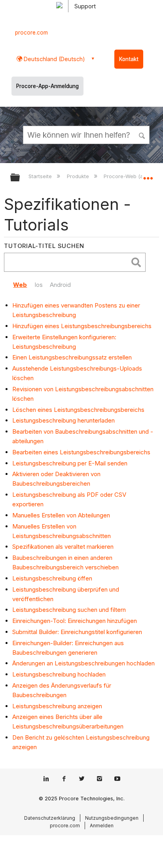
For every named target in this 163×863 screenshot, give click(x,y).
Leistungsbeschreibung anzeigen (57, 706)
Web (20, 284)
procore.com (31, 32)
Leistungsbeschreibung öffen (52, 578)
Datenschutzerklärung (49, 818)
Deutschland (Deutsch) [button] (53, 59)
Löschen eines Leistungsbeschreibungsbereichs (78, 409)
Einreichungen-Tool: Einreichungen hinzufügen (74, 621)
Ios (38, 284)
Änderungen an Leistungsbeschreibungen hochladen (83, 663)
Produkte (78, 176)
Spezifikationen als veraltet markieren (63, 546)
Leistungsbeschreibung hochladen (59, 674)
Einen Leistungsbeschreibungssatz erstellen (72, 357)
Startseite (40, 176)
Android (60, 284)
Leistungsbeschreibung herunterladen (63, 420)
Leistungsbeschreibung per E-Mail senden (69, 463)
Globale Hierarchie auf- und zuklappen (20, 178)
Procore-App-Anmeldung (47, 86)
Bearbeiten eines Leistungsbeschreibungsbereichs (81, 452)
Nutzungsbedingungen (111, 818)
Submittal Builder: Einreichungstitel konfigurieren (77, 632)
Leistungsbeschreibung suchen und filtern (69, 609)
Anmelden (102, 825)
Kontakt (128, 59)
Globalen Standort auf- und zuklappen (148, 175)
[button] (142, 134)
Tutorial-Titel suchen (44, 246)
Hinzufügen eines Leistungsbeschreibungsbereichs (82, 326)
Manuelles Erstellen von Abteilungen (61, 515)
